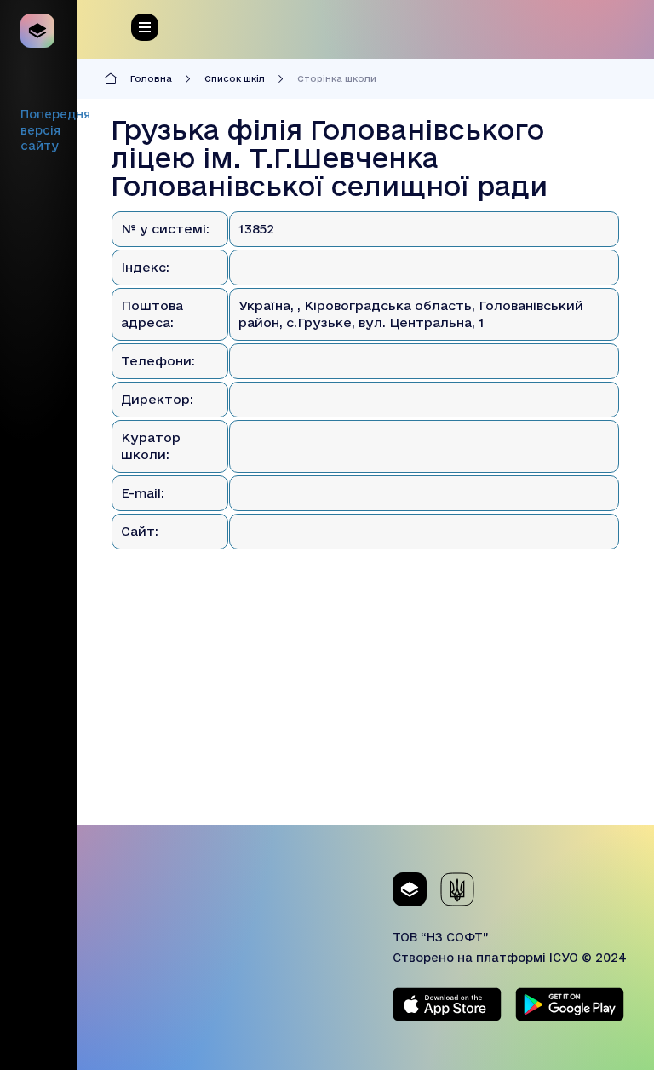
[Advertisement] (365, 705)
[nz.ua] (38, 31)
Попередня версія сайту (55, 129)
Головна (151, 78)
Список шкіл (234, 78)
